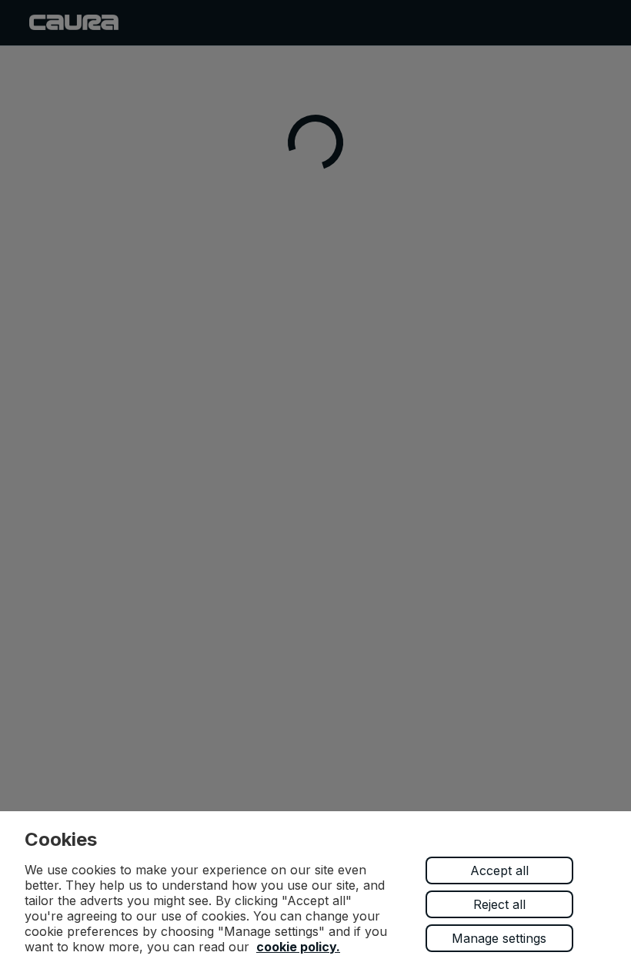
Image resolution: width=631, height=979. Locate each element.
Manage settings (499, 938)
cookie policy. (298, 946)
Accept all (499, 870)
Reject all (499, 904)
